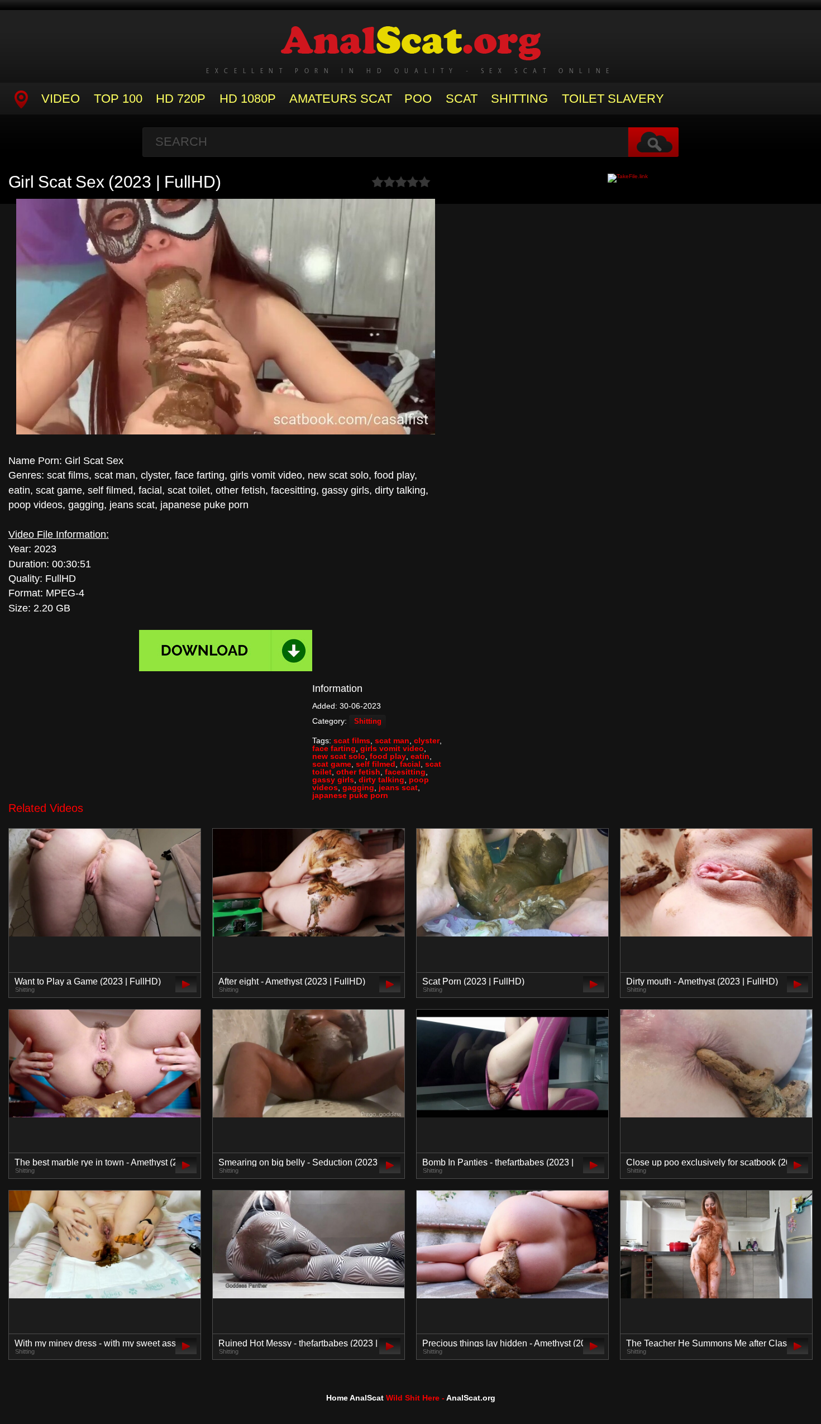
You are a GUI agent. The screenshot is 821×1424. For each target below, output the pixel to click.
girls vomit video (392, 748)
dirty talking (381, 779)
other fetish (358, 771)
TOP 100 (118, 99)
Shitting (519, 99)
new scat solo (338, 756)
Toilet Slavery (613, 99)
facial (410, 763)
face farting (334, 748)
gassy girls (333, 779)
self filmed (375, 763)
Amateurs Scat (340, 99)
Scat (462, 99)
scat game (331, 763)
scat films (351, 740)
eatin (419, 756)
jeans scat (398, 787)
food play (388, 756)
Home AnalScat (355, 1397)
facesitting (405, 771)
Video (60, 99)
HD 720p (181, 99)
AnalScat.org (470, 1397)
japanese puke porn (350, 795)
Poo (418, 99)
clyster (427, 740)
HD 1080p (247, 99)
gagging (358, 787)
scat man (392, 740)
